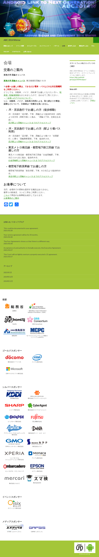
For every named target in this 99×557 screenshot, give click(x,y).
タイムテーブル (31, 46)
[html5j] (14, 319)
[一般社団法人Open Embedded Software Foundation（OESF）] (37, 306)
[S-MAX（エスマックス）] (14, 527)
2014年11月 (8, 281)
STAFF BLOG (16, 51)
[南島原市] (14, 331)
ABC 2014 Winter (12, 40)
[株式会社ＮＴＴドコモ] (14, 357)
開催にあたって (8, 46)
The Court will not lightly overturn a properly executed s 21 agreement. (30, 254)
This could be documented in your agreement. (21, 228)
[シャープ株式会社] (14, 405)
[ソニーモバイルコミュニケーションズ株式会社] (14, 453)
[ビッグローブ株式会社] (14, 416)
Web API (6, 51)
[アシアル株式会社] (37, 453)
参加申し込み (72, 46)
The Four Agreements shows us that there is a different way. (27, 241)
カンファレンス (44, 46)
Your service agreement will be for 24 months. (21, 235)
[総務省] (14, 306)
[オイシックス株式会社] (14, 503)
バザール (56, 46)
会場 (63, 46)
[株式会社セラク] (37, 441)
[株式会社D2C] (37, 478)
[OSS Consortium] (37, 319)
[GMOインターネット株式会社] (14, 441)
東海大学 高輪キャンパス (14, 80)
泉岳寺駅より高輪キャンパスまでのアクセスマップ (30, 176)
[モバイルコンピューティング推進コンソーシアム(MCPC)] (37, 331)
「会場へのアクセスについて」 (19, 98)
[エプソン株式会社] (37, 466)
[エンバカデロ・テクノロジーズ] (14, 466)
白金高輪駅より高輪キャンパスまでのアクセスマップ (31, 160)
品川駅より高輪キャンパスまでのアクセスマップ (29, 122)
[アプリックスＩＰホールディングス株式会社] (14, 428)
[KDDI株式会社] (14, 393)
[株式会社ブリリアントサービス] (37, 393)
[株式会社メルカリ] (14, 478)
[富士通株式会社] (37, 416)
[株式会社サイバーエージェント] (37, 405)
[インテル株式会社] (37, 357)
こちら (6, 195)
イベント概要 (20, 46)
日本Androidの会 (84, 554)
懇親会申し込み (83, 46)
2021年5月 (8, 272)
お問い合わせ (27, 51)
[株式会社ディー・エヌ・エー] (37, 428)
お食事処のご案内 (11, 198)
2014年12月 (8, 277)
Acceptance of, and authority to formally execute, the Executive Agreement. (32, 248)
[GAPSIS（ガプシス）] (37, 527)
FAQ (93, 46)
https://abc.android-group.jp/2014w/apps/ (78, 78)
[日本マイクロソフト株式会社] (14, 369)
